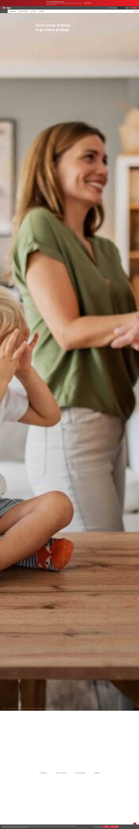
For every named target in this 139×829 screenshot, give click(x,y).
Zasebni (121, 7)
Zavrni (106, 826)
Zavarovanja (12, 11)
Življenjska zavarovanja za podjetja (23, 708)
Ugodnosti (33, 11)
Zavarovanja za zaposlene (11, 708)
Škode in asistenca (23, 11)
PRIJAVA (136, 11)
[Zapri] (137, 826)
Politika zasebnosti (32, 827)
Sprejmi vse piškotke (114, 826)
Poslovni (127, 7)
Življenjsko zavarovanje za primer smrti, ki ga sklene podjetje (41, 708)
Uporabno (41, 11)
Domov (4, 708)
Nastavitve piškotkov (98, 826)
